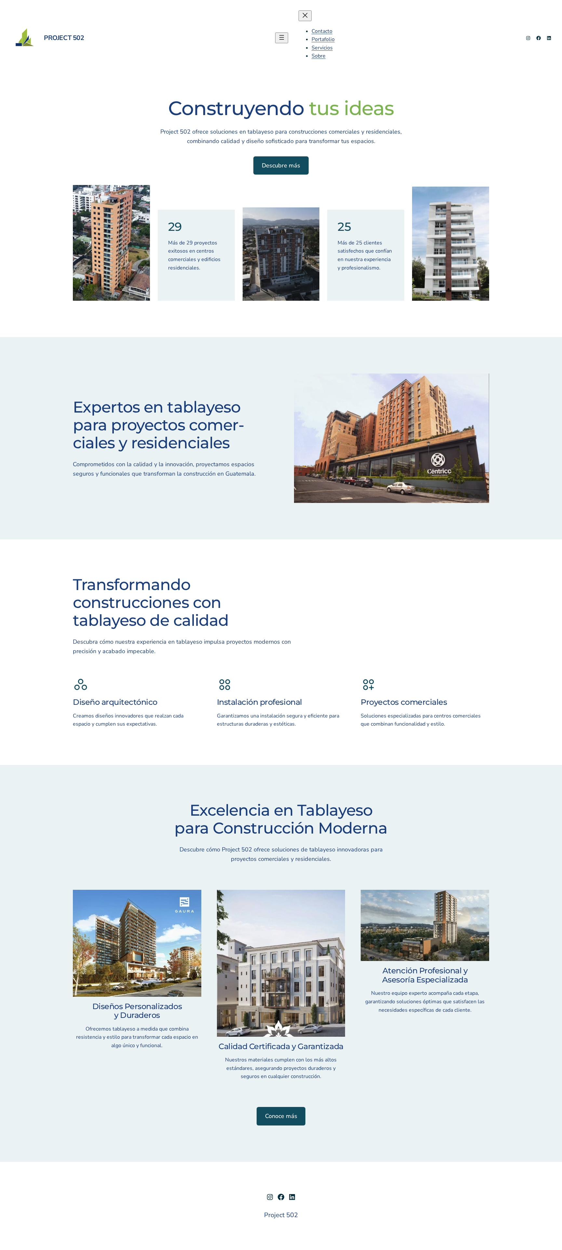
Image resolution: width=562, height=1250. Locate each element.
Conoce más (281, 1116)
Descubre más (281, 165)
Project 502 (64, 37)
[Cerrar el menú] (305, 15)
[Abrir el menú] (281, 38)
